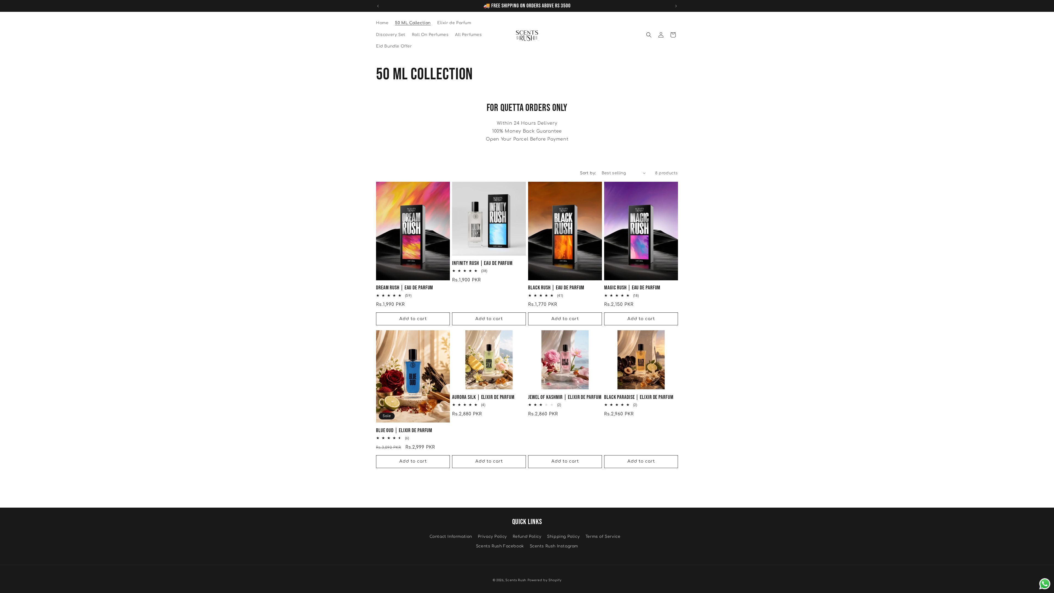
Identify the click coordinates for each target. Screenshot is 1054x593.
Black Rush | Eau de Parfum (556, 288)
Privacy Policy (492, 537)
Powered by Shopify (545, 580)
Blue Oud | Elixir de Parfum (404, 430)
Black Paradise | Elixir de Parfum (639, 397)
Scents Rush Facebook (500, 546)
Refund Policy (527, 537)
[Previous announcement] (378, 6)
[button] (649, 35)
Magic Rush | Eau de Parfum (632, 288)
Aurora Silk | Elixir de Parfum (483, 397)
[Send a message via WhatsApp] (1044, 583)
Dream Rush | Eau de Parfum (404, 288)
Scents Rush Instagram (554, 546)
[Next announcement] (676, 6)
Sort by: (588, 173)
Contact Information (451, 537)
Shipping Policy (563, 537)
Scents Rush (515, 580)
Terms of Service (603, 537)
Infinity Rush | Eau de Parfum (482, 263)
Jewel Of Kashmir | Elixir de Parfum (565, 397)
